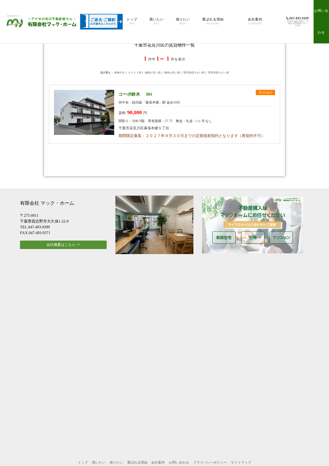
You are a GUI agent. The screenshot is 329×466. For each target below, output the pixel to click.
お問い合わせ (321, 21)
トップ (131, 21)
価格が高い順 (172, 72)
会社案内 (255, 21)
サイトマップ (241, 462)
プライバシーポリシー (210, 462)
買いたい (156, 21)
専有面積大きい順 (193, 72)
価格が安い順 (153, 72)
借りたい (183, 21)
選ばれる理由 (213, 21)
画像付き (119, 72)
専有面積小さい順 (218, 72)
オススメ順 (134, 72)
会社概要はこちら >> (63, 245)
